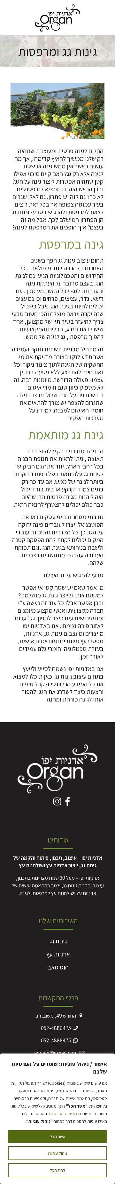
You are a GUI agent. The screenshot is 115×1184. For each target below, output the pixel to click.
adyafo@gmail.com (56, 1052)
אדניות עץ (58, 954)
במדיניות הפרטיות (64, 1114)
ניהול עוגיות (57, 1153)
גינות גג (58, 941)
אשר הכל (57, 1136)
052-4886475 (56, 1028)
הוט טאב (58, 967)
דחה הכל (57, 1170)
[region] (57, 1119)
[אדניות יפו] (57, 17)
